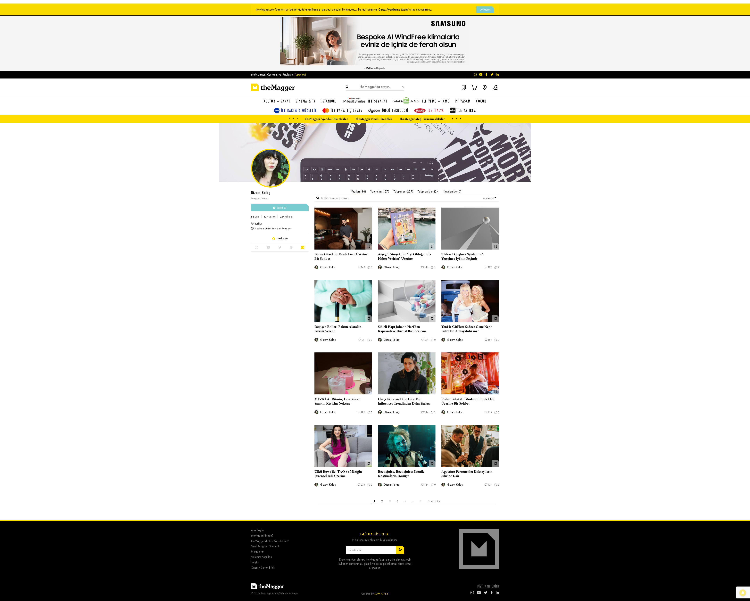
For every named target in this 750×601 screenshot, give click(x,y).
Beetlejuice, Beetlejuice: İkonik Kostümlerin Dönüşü (401, 474)
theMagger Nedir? (262, 535)
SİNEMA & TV (306, 101)
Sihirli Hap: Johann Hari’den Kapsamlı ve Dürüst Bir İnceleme (402, 329)
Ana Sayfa (257, 530)
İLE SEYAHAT (377, 101)
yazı (255, 216)
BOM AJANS (381, 593)
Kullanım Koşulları (261, 557)
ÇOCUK (481, 101)
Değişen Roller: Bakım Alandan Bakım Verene (337, 329)
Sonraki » (434, 501)
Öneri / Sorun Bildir (263, 567)
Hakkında (282, 238)
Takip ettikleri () (428, 191)
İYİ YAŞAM (463, 101)
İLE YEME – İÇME (435, 101)
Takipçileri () (403, 191)
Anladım (485, 9)
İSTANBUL (328, 101)
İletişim (255, 562)
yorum (270, 216)
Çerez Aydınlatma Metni (393, 9)
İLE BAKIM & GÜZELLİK (299, 110)
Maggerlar (257, 551)
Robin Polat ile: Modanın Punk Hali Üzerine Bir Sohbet (467, 401)
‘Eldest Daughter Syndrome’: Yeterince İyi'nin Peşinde (462, 256)
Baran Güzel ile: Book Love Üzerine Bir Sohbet (341, 256)
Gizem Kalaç (327, 267)
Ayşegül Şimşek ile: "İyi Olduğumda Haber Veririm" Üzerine (404, 256)
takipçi (286, 216)
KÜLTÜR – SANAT (277, 101)
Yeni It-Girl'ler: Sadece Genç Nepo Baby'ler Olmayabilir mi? (466, 329)
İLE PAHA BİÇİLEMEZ (347, 110)
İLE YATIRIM (466, 110)
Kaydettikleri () (453, 191)
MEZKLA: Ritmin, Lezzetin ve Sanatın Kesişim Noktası (337, 401)
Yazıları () (358, 191)
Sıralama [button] (488, 198)
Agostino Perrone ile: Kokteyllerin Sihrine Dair (466, 474)
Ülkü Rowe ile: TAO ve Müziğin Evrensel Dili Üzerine (338, 474)
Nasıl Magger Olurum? (265, 546)
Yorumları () (379, 191)
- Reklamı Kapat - (374, 68)
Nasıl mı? (300, 74)
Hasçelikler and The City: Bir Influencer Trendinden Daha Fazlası (404, 401)
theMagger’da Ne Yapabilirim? (270, 541)
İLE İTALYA (436, 110)
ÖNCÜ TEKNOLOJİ (395, 110)
